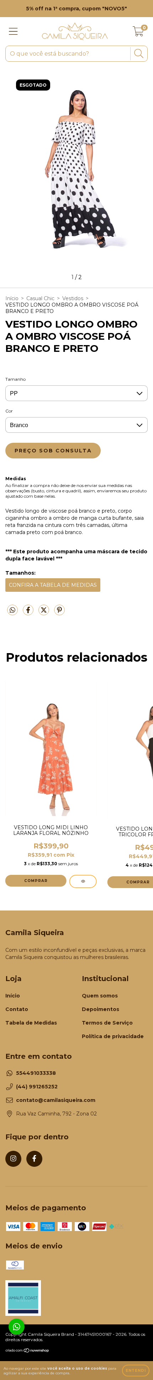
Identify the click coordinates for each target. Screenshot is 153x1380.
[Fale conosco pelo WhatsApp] (17, 1327)
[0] (138, 33)
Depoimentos (100, 1009)
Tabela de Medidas (31, 1023)
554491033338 (36, 1073)
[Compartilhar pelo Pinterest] (59, 613)
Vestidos (72, 298)
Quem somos (100, 995)
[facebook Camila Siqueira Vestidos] (34, 1159)
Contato (16, 1009)
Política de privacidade (113, 1036)
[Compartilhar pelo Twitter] (44, 613)
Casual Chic (40, 298)
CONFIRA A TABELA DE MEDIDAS (53, 585)
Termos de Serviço (107, 1023)
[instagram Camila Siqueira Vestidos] (13, 1159)
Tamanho (15, 379)
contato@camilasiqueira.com (55, 1100)
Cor (9, 411)
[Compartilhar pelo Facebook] (29, 613)
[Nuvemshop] (27, 1351)
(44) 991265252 (37, 1086)
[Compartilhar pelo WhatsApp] (12, 610)
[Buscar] (138, 53)
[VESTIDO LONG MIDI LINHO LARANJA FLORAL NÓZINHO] (83, 881)
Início (12, 298)
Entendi (136, 1370)
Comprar (36, 880)
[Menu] (13, 31)
